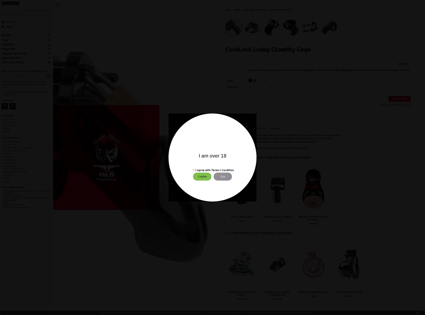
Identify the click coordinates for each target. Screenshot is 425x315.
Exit (223, 176)
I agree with (203, 170)
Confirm (202, 176)
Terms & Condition (222, 170)
